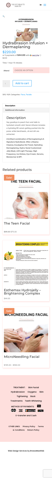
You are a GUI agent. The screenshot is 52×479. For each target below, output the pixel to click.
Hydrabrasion (18, 391)
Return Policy (33, 430)
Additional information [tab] (15, 110)
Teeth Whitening (33, 400)
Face (23, 94)
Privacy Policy (29, 426)
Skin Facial (33, 387)
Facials (29, 94)
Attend (6, 70)
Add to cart (22, 83)
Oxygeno (32, 391)
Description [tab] (10, 105)
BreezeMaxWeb (37, 451)
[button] (4, 16)
